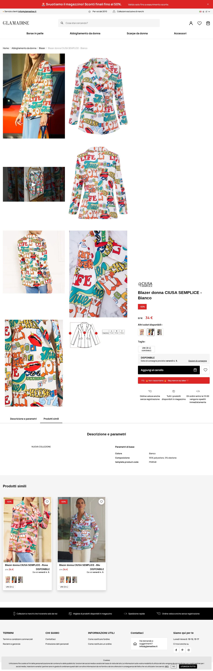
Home (6, 48)
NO (173, 666)
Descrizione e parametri (23, 418)
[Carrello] (208, 23)
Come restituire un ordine (100, 643)
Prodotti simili (51, 418)
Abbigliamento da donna (24, 48)
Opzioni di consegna (197, 360)
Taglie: (141, 341)
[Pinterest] (182, 650)
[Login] (191, 23)
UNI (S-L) (10, 586)
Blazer (42, 48)
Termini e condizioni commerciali (18, 639)
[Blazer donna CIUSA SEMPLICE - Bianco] (14, 579)
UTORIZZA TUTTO (188, 666)
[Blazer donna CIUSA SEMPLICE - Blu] (20, 579)
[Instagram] (189, 650)
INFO (167, 666)
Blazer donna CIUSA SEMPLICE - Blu (79, 565)
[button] (208, 4)
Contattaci (50, 639)
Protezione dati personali (57, 643)
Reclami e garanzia (11, 643)
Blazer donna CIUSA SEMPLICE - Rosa (26, 565)
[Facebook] (176, 650)
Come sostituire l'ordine (99, 639)
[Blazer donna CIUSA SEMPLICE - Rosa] (8, 579)
